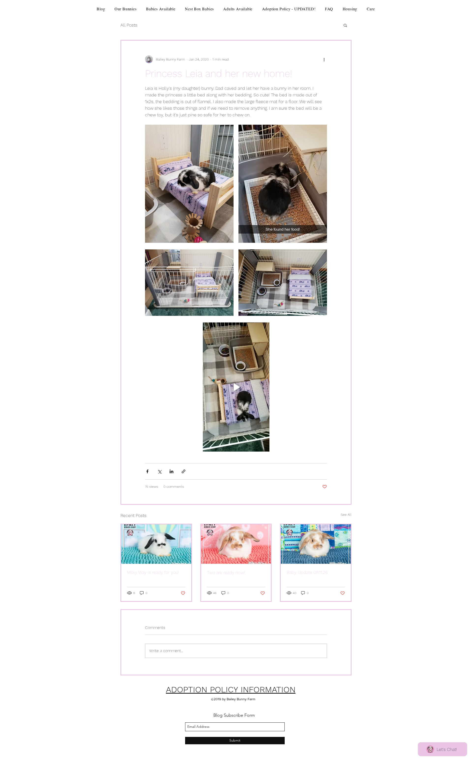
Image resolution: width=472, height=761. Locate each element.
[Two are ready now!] (236, 544)
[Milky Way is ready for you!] (156, 544)
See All (346, 515)
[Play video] (236, 387)
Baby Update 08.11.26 (307, 572)
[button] (345, 25)
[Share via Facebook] (147, 471)
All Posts (128, 25)
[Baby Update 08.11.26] (316, 544)
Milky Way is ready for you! (153, 572)
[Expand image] (189, 184)
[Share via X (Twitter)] (159, 471)
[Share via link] (183, 471)
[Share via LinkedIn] (171, 471)
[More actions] (324, 59)
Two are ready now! (226, 572)
